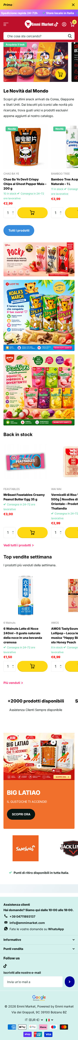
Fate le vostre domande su (37, 929)
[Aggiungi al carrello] (32, 212)
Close (73, 5)
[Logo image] (25, 848)
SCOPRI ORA (21, 814)
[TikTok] (5, 966)
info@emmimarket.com (27, 923)
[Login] (64, 24)
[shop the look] (60, 74)
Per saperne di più (53, 742)
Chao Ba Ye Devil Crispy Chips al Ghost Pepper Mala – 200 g (24, 183)
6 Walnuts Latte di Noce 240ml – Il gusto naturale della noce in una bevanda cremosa (22, 635)
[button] (14, 209)
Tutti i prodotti (5, 24)
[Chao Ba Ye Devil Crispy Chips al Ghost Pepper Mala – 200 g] (25, 146)
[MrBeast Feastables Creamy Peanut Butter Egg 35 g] (25, 462)
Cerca (70, 36)
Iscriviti (70, 981)
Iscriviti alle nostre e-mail (22, 972)
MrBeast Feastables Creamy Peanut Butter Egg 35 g (24, 497)
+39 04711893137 (22, 916)
